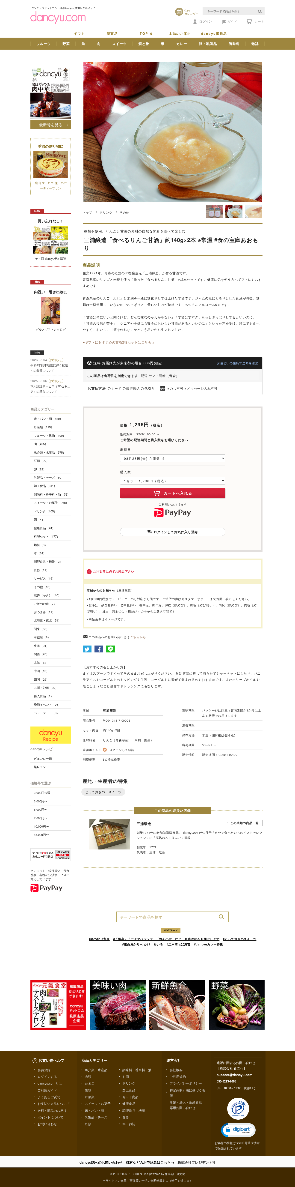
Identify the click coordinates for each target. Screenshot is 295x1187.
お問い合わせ (47, 1123)
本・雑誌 (128, 1123)
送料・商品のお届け (52, 1110)
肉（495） (41, 444)
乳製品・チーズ (96, 1117)
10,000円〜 (41, 826)
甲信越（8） (42, 637)
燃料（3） (40, 545)
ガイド (232, 21)
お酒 (125, 1076)
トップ (87, 212)
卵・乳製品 (208, 43)
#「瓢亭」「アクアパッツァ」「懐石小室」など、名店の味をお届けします (166, 939)
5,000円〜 (40, 809)
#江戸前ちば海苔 (179, 944)
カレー (181, 43)
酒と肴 (143, 43)
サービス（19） (44, 578)
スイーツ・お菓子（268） (51, 502)
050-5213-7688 (226, 1081)
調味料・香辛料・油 (136, 1069)
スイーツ (119, 43)
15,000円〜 (41, 834)
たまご (89, 1083)
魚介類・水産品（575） (50, 452)
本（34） (40, 553)
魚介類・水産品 (96, 1069)
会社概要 (176, 1069)
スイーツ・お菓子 (98, 1103)
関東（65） (41, 629)
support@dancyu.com (234, 1074)
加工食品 (128, 1090)
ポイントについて (50, 1117)
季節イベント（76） (47, 704)
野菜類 (89, 1096)
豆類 (88, 1123)
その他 (124, 212)
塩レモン (40, 767)
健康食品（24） (44, 528)
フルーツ (43, 43)
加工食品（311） (45, 486)
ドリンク (106, 212)
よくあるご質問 (49, 1096)
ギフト (79, 33)
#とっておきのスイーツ (239, 939)
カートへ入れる (178, 493)
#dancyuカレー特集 (208, 944)
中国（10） (41, 671)
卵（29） (40, 469)
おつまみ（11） (44, 612)
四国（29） (41, 679)
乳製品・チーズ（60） (49, 477)
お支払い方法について (54, 1103)
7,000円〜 (40, 818)
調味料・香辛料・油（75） (52, 494)
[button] (238, 1130)
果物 (88, 1090)
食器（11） (41, 570)
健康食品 (128, 1103)
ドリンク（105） (45, 511)
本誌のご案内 (180, 33)
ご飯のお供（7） (45, 603)
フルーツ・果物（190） (50, 435)
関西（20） (41, 654)
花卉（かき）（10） (47, 595)
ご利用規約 (178, 1076)
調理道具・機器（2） (48, 561)
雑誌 (255, 43)
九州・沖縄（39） (46, 687)
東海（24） (41, 645)
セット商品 (130, 1096)
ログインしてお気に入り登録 (176, 531)
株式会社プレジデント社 (197, 1162)
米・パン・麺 (94, 1110)
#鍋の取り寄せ (99, 939)
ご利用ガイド (47, 1090)
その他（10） (43, 587)
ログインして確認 (122, 749)
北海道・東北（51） (47, 620)
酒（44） (40, 519)
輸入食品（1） (43, 696)
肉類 (88, 1076)
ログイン (205, 21)
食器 (125, 1117)
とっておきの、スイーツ (103, 791)
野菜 (66, 43)
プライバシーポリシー (186, 1083)
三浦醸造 (109, 710)
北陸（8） (40, 662)
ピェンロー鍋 (43, 758)
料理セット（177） (47, 536)
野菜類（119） (44, 427)
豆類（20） (41, 460)
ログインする (47, 1076)
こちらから (138, 637)
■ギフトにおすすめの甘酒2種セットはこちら (117, 342)
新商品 (112, 33)
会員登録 (44, 1069)
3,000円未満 (42, 792)
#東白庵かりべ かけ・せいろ (142, 944)
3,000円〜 (40, 801)
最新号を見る (50, 124)
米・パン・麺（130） (48, 418)
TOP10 (146, 33)
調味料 (234, 43)
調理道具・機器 (133, 1110)
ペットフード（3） (46, 713)
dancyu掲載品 (214, 33)
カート (259, 21)
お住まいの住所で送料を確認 (237, 363)
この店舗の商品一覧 (244, 823)
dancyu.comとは (50, 1083)
